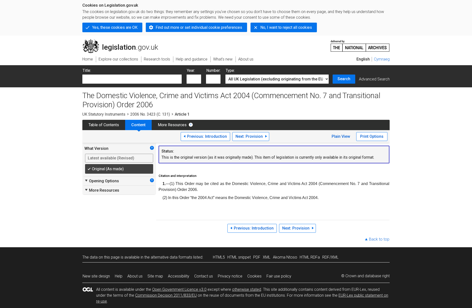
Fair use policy (278, 276)
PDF (256, 257)
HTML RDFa (310, 257)
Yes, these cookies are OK (114, 27)
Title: (87, 70)
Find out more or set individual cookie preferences (199, 27)
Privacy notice (230, 276)
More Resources (172, 125)
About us (135, 276)
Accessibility (178, 276)
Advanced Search (374, 79)
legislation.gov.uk (123, 41)
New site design (96, 276)
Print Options (372, 136)
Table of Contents (103, 125)
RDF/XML (330, 257)
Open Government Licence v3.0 (179, 289)
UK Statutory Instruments (103, 114)
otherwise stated (246, 289)
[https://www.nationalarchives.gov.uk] (360, 44)
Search (344, 79)
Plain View (341, 136)
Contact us (203, 276)
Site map (155, 276)
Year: (191, 70)
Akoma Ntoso (285, 257)
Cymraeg (382, 59)
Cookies (254, 276)
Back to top (379, 239)
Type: (230, 70)
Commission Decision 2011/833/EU (166, 295)
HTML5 (219, 257)
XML (266, 257)
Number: (213, 70)
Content (138, 125)
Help (118, 276)
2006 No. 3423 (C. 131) (150, 114)
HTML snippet (239, 257)
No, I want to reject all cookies (286, 27)
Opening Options (101, 180)
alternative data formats (171, 257)
